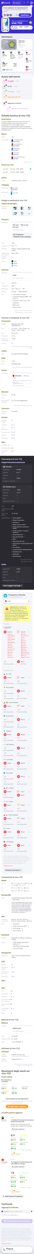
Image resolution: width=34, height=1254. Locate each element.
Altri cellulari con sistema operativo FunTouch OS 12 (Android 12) (24, 1064)
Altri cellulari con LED (26, 561)
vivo (13, 137)
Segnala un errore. (8, 865)
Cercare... (18, 3)
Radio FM (4, 996)
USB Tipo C (4, 976)
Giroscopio (4, 438)
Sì (12, 400)
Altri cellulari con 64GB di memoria (23, 405)
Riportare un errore (6, 1243)
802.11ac (29, 921)
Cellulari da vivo (27, 162)
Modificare (25, 15)
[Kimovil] (6, 3)
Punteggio (4, 373)
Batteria (4, 1023)
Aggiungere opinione (18, 1106)
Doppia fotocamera (18, 520)
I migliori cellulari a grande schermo (23, 310)
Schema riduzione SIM (25, 909)
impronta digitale (4, 421)
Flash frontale (17, 556)
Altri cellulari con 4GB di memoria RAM (22, 367)
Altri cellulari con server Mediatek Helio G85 (23, 347)
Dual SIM (14, 898)
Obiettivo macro (11, 487)
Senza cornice (17, 307)
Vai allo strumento (12, 870)
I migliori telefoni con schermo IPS (23, 312)
